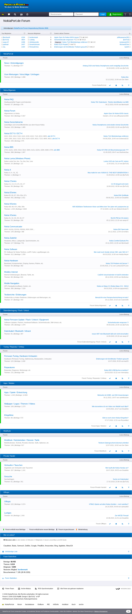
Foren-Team (9, 588)
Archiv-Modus (26, 588)
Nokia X (7, 170)
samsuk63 (125, 506)
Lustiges (7, 513)
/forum (19, 604)
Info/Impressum (7, 599)
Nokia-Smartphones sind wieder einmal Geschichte (111, 125)
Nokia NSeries (10, 204)
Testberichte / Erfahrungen (15, 295)
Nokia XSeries (10, 215)
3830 (23, 39)
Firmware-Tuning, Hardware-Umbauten (20, 356)
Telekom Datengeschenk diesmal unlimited (113, 443)
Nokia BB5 (8, 147)
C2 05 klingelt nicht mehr (120, 184)
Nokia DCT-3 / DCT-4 (13, 133)
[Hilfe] (27, 14)
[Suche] (15, 14)
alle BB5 (57, 150)
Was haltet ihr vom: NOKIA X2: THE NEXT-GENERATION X (108, 172)
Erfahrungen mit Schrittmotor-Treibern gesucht (70, 47)
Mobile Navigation (11, 283)
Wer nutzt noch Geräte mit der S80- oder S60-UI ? (111, 252)
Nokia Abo (125, 77)
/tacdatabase (29, 604)
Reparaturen (9, 367)
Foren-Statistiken (11, 578)
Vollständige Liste (11, 551)
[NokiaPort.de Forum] (9, 14)
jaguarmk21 (124, 288)
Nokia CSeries (10, 181)
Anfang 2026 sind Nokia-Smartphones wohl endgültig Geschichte (106, 66)
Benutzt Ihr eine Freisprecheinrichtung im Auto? (112, 297)
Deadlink (125, 197)
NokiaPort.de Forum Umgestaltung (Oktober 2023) (31, 28)
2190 (23, 47)
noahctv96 (125, 300)
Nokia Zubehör (10, 238)
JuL (4, 47)
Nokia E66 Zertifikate (121, 195)
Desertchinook (34, 44)
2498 (23, 42)
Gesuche (8, 476)
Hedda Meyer (124, 254)
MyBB (19, 596)
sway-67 (6, 42)
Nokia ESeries (10, 192)
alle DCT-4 (56, 138)
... (13, 50)
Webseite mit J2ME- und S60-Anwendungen (113, 395)
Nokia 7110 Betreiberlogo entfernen (74, 42)
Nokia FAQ (9, 99)
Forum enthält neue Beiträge (15, 529)
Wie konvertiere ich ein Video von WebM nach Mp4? (110, 406)
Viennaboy (125, 372)
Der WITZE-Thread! (122, 515)
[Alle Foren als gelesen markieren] (110, 85)
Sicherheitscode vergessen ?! (64, 39)
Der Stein (125, 79)
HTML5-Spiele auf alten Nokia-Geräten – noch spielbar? (109, 504)
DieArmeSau (124, 152)
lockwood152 (124, 42)
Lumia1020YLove (122, 266)
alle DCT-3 (51, 136)
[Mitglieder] (21, 14)
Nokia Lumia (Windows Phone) (17, 158)
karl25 (127, 47)
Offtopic (7, 501)
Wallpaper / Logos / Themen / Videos (19, 404)
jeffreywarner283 (123, 37)
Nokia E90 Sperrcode (121, 229)
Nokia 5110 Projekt (61, 44)
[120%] (130, 14)
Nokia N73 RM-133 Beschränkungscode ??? (113, 150)
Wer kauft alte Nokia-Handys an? (117, 468)
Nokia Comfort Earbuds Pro (119, 241)
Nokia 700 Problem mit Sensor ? (117, 263)
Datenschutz (18, 599)
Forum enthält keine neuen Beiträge (42, 529)
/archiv (81, 604)
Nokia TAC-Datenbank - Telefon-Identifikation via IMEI (110, 102)
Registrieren (117, 14)
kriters (126, 232)
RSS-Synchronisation (45, 588)
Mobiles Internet (11, 272)
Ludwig (32, 39)
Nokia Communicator (13, 226)
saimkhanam (124, 397)
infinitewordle (34, 42)
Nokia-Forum (9, 111)
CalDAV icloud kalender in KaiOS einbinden (113, 275)
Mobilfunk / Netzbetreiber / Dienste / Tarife (21, 440)
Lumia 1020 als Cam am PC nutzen (116, 161)
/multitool (65, 604)
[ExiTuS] (6, 39)
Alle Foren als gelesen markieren (72, 588)
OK (128, 611)
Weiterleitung (83, 529)
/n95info (56, 604)
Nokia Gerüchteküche (13, 122)
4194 (23, 37)
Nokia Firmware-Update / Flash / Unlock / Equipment (26, 320)
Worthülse (125, 277)
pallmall (6, 44)
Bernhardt (6, 37)
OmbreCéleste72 (123, 209)
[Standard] (126, 14)
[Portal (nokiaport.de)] (3, 14)
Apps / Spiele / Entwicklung (15, 392)
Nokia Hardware (11, 260)
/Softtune (41, 604)
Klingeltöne (8, 415)
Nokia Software (10, 249)
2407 (23, 44)
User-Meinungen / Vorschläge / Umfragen (21, 74)
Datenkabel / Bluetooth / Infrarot (17, 331)
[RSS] (123, 85)
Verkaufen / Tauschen (13, 465)
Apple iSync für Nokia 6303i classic (66, 37)
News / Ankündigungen (14, 63)
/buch (74, 604)
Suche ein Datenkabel (121, 479)
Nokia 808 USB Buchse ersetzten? (116, 370)
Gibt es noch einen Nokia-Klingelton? (115, 418)
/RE (48, 604)
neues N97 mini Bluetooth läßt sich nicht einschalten (110, 334)
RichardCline (34, 47)
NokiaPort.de (9, 604)
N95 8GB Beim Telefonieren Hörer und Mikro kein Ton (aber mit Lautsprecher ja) (100, 207)
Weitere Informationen (101, 611)
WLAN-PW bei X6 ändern (120, 218)
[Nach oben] (129, 85)
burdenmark (33, 37)
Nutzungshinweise (30, 599)
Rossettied (125, 420)
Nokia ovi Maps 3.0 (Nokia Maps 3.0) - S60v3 (113, 286)
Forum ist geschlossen (66, 529)
